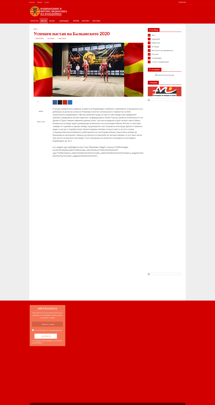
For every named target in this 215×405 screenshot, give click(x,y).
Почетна (34, 21)
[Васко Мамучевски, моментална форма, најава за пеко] (39, 363)
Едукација (64, 21)
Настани (96, 21)
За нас (46, 2)
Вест (36, 29)
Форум (39, 2)
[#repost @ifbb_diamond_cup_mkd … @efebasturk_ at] (84, 363)
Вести (43, 21)
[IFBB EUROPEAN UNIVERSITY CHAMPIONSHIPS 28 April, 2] (69, 377)
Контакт (32, 2)
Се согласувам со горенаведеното (48, 330)
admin (41, 111)
